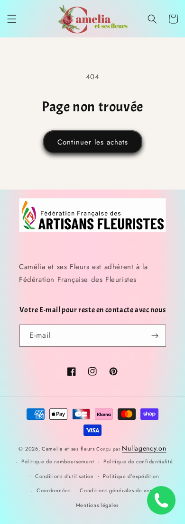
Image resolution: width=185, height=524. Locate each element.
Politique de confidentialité (138, 461)
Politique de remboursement (57, 461)
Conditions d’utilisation (64, 476)
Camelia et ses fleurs (68, 448)
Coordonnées (54, 490)
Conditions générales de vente (118, 490)
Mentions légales (97, 505)
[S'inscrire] (155, 336)
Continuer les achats (92, 142)
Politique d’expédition (131, 476)
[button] (11, 19)
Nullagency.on (144, 448)
